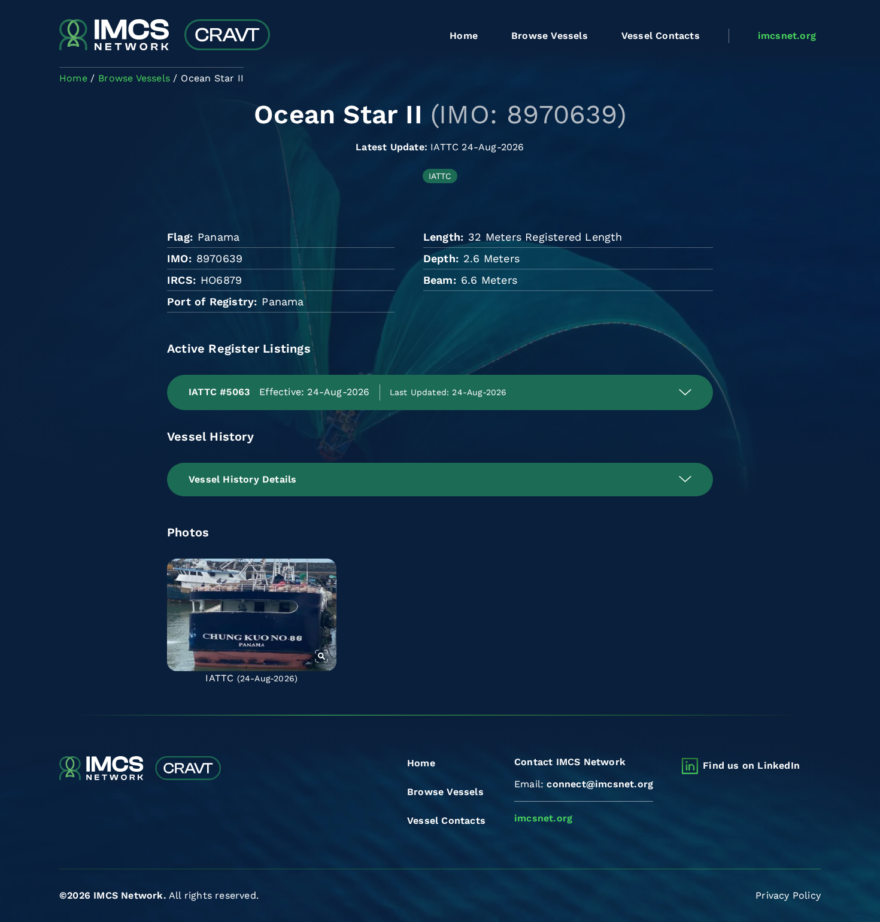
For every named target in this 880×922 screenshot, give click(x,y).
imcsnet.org (787, 35)
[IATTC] (251, 615)
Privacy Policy (788, 895)
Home (464, 35)
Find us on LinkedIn (751, 765)
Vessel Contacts (660, 35)
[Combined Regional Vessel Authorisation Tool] (164, 36)
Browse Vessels (549, 35)
